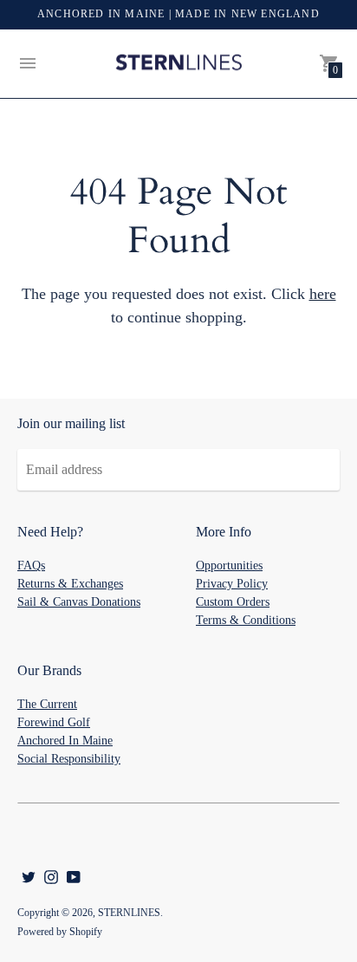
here (322, 293)
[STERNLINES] (178, 64)
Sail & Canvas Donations (78, 601)
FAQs (31, 565)
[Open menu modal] (27, 63)
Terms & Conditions (245, 620)
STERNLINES (129, 913)
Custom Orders (232, 601)
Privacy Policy (232, 583)
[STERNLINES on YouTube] (74, 875)
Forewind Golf (53, 722)
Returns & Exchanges (70, 583)
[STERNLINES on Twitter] (29, 875)
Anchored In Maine (65, 740)
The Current (47, 704)
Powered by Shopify (59, 932)
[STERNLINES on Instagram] (51, 875)
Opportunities (229, 565)
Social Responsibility (68, 758)
